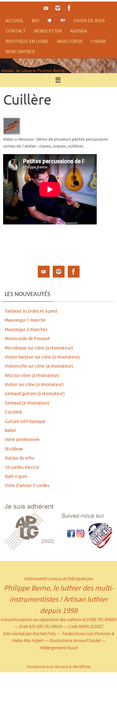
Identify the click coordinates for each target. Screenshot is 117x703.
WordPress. (81, 666)
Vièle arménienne (22, 439)
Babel (10, 430)
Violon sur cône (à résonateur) (34, 384)
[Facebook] (69, 8)
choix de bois (89, 20)
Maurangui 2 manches (26, 329)
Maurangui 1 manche (25, 320)
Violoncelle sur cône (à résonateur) (39, 366)
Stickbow (14, 449)
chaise (98, 41)
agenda (78, 31)
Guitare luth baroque (25, 421)
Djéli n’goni (16, 476)
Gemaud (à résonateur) (27, 403)
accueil (15, 20)
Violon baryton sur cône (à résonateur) (42, 357)
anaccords (70, 41)
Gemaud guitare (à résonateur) (35, 393)
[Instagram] (58, 8)
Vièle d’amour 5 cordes (27, 485)
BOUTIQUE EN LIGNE (27, 41)
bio (35, 20)
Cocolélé (13, 412)
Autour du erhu (19, 458)
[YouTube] (46, 8)
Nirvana (61, 666)
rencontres (20, 51)
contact (16, 31)
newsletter (48, 31)
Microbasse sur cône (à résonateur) (39, 348)
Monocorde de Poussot (27, 338)
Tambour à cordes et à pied (31, 311)
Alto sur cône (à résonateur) (32, 375)
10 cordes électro (22, 467)
